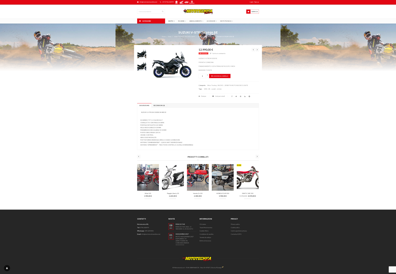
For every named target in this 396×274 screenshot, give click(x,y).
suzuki (214, 89)
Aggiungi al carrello (220, 76)
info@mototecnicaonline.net (150, 234)
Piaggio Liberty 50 (173, 193)
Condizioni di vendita (206, 234)
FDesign (219, 267)
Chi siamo (203, 224)
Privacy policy (235, 224)
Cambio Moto (204, 231)
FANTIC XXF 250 (247, 193)
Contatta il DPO (236, 234)
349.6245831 (149, 231)
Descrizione (144, 105)
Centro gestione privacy (239, 231)
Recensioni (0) (159, 105)
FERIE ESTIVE (180, 224)
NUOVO (200, 36)
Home (164, 36)
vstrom (219, 89)
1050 (205, 89)
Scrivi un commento (218, 53)
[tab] (144, 105)
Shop (169, 36)
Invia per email (220, 96)
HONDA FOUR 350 (222, 193)
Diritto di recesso (205, 241)
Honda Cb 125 (198, 193)
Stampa (203, 96)
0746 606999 (144, 227)
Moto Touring (210, 36)
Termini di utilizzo (205, 237)
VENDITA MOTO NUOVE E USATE (184, 36)
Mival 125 (148, 193)
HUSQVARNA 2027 (182, 234)
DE (209, 89)
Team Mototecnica (206, 227)
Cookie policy (235, 227)
